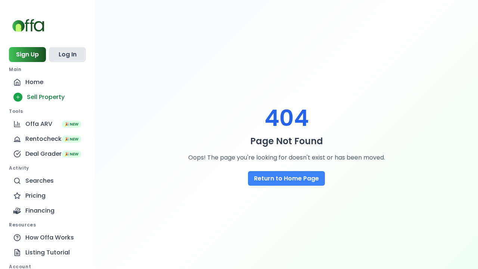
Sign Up (27, 54)
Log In (68, 54)
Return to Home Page (286, 178)
